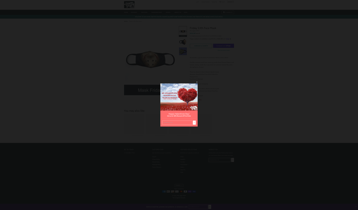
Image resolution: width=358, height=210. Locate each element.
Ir (194, 122)
